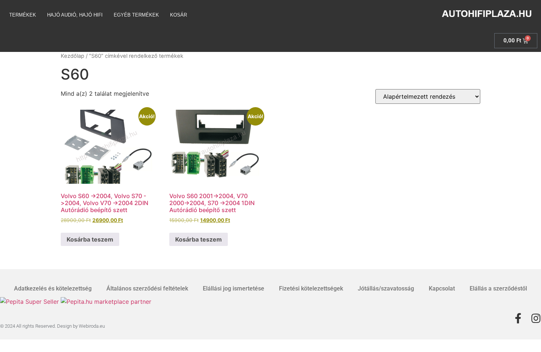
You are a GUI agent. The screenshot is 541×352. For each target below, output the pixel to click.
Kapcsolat (442, 288)
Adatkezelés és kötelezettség (53, 288)
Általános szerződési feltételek (147, 288)
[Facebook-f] (518, 318)
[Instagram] (536, 318)
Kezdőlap (72, 56)
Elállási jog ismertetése (233, 288)
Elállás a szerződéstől (498, 288)
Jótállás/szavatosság (386, 288)
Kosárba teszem (90, 239)
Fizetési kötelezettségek (311, 288)
